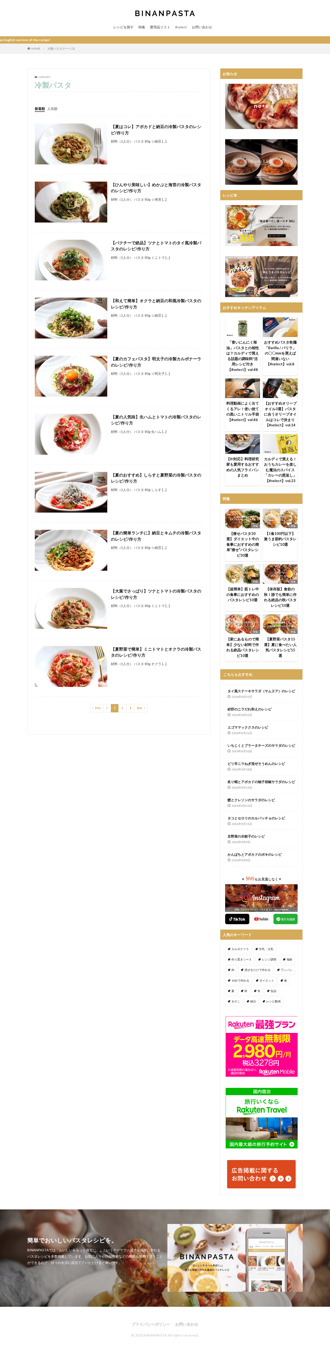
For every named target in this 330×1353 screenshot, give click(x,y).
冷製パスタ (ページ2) (61, 48)
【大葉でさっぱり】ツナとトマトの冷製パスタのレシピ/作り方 (156, 594)
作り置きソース (241, 959)
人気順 (52, 109)
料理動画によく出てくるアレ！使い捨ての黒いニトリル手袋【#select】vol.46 (242, 411)
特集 (141, 27)
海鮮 (289, 959)
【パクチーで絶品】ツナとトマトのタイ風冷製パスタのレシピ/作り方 (156, 246)
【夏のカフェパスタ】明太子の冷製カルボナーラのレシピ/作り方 (156, 362)
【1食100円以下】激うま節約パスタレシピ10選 (280, 538)
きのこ (235, 1001)
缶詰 (273, 991)
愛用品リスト (160, 27)
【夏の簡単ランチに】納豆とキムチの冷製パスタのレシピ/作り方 (156, 536)
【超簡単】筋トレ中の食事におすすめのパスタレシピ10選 (242, 594)
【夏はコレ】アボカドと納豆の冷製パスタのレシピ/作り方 (156, 129)
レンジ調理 (269, 959)
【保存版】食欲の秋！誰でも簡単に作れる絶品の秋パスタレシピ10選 (280, 597)
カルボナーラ (240, 949)
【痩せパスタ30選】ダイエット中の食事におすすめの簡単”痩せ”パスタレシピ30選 (242, 544)
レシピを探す (123, 27)
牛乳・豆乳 (266, 949)
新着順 (40, 109)
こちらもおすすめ (237, 674)
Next (140, 708)
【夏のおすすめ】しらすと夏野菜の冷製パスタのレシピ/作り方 (156, 478)
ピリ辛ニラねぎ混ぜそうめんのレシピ (256, 763)
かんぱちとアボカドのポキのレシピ (255, 854)
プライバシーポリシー (151, 1324)
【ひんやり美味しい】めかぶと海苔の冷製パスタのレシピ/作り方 (156, 187)
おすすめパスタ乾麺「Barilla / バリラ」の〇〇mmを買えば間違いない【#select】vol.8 (280, 353)
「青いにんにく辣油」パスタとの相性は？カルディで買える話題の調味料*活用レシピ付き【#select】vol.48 (242, 356)
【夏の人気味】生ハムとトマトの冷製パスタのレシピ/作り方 (156, 420)
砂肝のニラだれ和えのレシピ (250, 709)
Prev (97, 708)
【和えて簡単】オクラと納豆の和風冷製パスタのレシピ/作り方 (156, 303)
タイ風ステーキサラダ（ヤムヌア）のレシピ (261, 691)
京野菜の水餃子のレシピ (246, 836)
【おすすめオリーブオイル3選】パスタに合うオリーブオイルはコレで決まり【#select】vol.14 (280, 414)
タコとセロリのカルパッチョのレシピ (256, 818)
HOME (35, 48)
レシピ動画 (273, 1001)
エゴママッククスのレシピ (248, 727)
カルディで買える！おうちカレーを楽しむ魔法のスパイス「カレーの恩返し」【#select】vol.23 (280, 470)
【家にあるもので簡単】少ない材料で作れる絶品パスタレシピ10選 (242, 647)
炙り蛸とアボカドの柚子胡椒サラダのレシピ (261, 782)
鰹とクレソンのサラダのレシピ (251, 800)
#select (181, 27)
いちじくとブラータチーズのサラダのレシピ (261, 745)
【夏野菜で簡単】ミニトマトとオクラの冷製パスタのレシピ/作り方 (156, 652)
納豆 (253, 1001)
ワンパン (286, 970)
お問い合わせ (202, 27)
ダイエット (266, 980)
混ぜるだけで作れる (257, 970)
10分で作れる (240, 980)
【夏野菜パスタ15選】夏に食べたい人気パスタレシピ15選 (280, 647)
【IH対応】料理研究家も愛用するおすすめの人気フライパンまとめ (242, 467)
